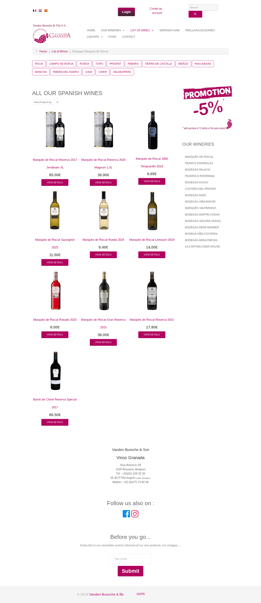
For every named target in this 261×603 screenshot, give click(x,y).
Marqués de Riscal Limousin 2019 (151, 239)
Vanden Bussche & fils (106, 594)
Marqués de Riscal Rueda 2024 (103, 239)
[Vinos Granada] (52, 33)
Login (126, 12)
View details (55, 182)
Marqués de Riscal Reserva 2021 (152, 319)
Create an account (156, 10)
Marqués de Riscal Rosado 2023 (55, 319)
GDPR (141, 594)
